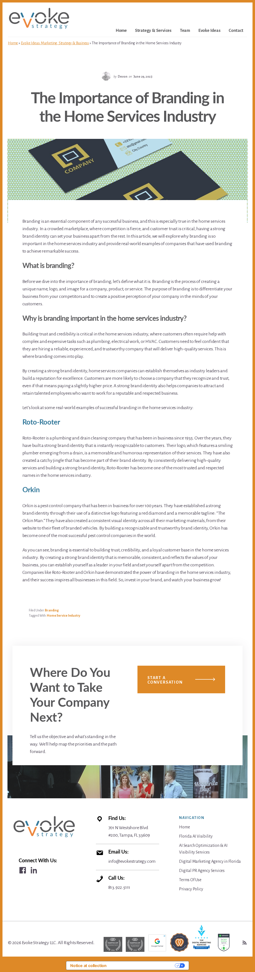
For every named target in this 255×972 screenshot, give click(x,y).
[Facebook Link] (23, 870)
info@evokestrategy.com (132, 857)
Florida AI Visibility (196, 836)
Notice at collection (88, 965)
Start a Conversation (165, 680)
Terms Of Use (190, 880)
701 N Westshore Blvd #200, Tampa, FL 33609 (129, 827)
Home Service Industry (63, 615)
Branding (52, 610)
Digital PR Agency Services (202, 870)
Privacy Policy (191, 889)
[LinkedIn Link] (34, 870)
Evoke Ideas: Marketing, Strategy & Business (55, 43)
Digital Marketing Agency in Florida (210, 861)
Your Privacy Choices (143, 965)
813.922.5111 (119, 883)
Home (13, 43)
